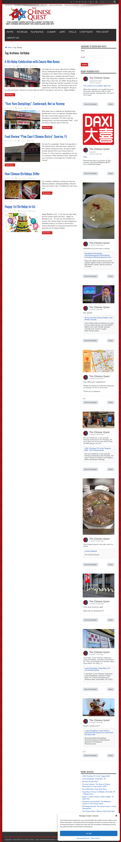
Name (83, 50)
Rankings (37, 31)
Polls (72, 31)
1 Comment (20, 108)
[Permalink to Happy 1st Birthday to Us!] (22, 231)
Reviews (22, 31)
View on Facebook (90, 104)
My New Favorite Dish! (90, 781)
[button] (116, 816)
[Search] (114, 2)
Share (111, 104)
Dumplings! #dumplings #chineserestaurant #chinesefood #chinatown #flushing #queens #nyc (98, 255)
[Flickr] (82, 1)
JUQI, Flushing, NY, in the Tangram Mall (96, 776)
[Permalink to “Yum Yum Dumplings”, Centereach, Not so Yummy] (22, 128)
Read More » (10, 95)
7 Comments (23, 211)
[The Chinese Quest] (30, 23)
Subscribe (17, 5)
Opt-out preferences (83, 838)
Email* (83, 57)
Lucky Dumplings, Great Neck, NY (94, 779)
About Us (44, 5)
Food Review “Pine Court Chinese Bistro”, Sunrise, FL (36, 136)
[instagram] (96, 1)
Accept (88, 833)
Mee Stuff (102, 31)
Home (9, 31)
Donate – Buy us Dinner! (31, 5)
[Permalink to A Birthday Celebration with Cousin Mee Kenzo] (22, 86)
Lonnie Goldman (91, 551)
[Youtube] (85, 1)
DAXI (85, 157)
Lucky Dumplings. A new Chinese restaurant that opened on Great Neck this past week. (99, 732)
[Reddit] (88, 1)
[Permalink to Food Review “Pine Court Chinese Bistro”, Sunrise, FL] (22, 161)
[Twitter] (77, 1)
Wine (62, 31)
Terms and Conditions (72, 5)
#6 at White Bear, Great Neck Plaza (94, 789)
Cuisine (51, 31)
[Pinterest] (79, 1)
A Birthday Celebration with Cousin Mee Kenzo (32, 61)
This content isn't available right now (96, 86)
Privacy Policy (95, 838)
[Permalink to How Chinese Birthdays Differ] (22, 199)
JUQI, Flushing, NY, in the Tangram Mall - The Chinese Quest (98, 449)
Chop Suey (86, 31)
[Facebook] (74, 1)
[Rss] (71, 1)
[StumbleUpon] (91, 1)
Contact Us (8, 5)
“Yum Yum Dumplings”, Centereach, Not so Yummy (35, 103)
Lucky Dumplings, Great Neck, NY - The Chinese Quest (98, 669)
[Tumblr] (94, 1)
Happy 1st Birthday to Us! (20, 206)
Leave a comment (23, 66)
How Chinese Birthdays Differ (22, 173)
